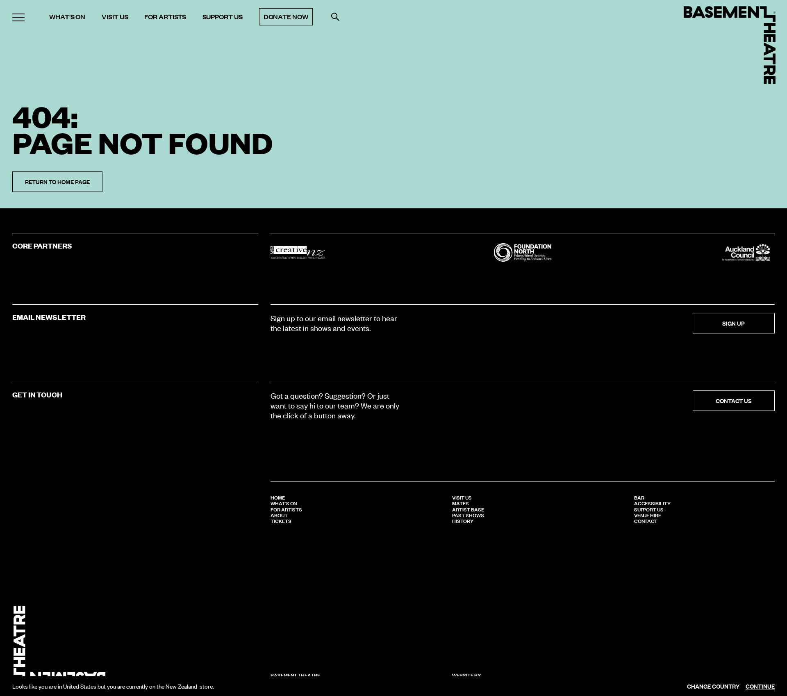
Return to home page (57, 181)
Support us (222, 17)
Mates (460, 503)
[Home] (729, 45)
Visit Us (461, 497)
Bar (639, 497)
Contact (646, 520)
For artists (165, 17)
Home (278, 497)
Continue (760, 686)
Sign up (733, 323)
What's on (67, 17)
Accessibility (652, 503)
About (279, 515)
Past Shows (468, 515)
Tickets (281, 520)
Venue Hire (647, 515)
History (462, 520)
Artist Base (468, 509)
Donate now (286, 16)
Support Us (649, 509)
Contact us (734, 400)
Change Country (713, 686)
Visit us (115, 17)
